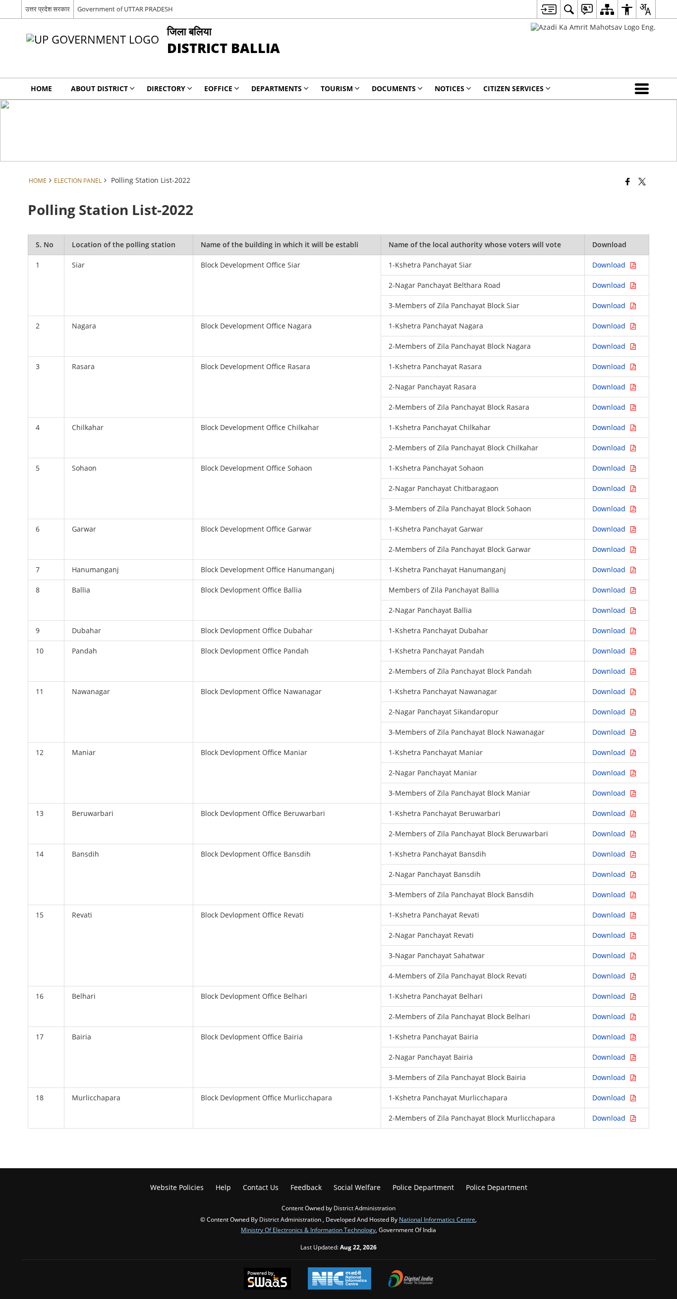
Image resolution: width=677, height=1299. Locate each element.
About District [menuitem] (99, 88)
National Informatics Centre (437, 1219)
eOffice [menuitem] (218, 88)
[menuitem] (548, 9)
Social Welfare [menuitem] (357, 1187)
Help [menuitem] (223, 1187)
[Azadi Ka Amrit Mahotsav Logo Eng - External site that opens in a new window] (593, 27)
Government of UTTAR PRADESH (125, 8)
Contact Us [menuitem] (261, 1187)
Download (610, 265)
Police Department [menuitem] (423, 1187)
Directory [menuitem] (166, 88)
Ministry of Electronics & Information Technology (308, 1230)
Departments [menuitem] (276, 88)
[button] (644, 88)
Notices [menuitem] (449, 88)
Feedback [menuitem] (306, 1187)
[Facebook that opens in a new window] (627, 181)
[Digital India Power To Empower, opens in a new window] (411, 1279)
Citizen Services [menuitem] (513, 88)
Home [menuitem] (41, 88)
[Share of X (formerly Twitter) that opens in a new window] (642, 181)
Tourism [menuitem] (337, 88)
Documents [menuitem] (394, 88)
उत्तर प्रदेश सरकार (47, 8)
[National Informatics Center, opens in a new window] (339, 1279)
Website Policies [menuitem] (177, 1187)
